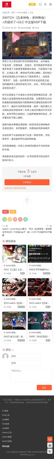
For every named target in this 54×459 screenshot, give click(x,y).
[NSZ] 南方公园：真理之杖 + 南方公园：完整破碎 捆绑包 (13, 336)
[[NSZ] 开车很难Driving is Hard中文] (40, 254)
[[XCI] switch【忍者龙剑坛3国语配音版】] (40, 287)
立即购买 (27, 182)
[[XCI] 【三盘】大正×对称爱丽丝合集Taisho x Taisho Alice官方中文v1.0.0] (14, 254)
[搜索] (40, 4)
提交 (44, 387)
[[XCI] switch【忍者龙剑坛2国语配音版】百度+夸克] (14, 287)
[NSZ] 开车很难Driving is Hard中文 (39, 269)
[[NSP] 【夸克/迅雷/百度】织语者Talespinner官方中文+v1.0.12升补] (40, 321)
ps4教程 (5, 419)
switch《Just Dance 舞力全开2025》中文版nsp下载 (14, 232)
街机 (13, 212)
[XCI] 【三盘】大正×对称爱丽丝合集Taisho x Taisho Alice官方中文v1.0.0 (14, 269)
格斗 (5, 212)
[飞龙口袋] (6, 4)
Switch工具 (7, 432)
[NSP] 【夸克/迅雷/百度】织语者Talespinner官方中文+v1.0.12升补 (39, 336)
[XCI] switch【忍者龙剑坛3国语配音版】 (39, 303)
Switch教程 (7, 437)
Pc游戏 (5, 411)
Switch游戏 (26, 28)
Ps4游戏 (5, 424)
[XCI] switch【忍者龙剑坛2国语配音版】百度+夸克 (14, 303)
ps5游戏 (5, 428)
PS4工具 (5, 415)
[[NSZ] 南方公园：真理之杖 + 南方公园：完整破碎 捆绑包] (14, 321)
